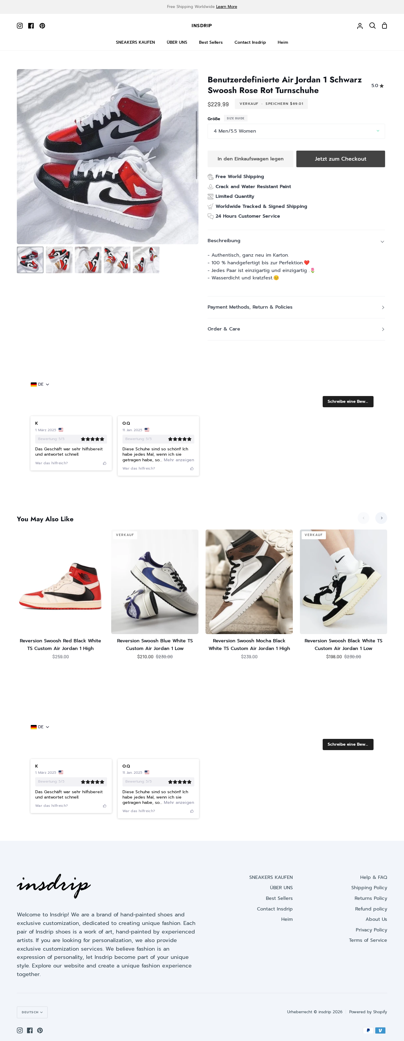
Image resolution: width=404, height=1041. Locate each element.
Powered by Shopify (368, 1012)
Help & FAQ (373, 877)
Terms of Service (368, 940)
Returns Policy (371, 898)
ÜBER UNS (281, 887)
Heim (287, 919)
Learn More (226, 6)
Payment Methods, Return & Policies (250, 307)
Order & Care (224, 329)
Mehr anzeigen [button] (178, 460)
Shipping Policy (369, 887)
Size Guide (236, 118)
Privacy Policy (371, 930)
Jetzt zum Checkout (340, 159)
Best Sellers (279, 898)
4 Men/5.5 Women (235, 131)
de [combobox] (40, 384)
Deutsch (30, 1012)
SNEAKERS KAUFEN (271, 877)
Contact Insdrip (275, 909)
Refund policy (371, 909)
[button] (348, 401)
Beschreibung (224, 240)
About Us (376, 919)
